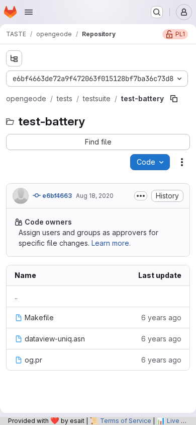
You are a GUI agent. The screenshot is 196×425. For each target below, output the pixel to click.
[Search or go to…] (157, 12)
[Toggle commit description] (140, 195)
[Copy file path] (174, 99)
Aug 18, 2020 (95, 195)
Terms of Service (125, 420)
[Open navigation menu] (29, 12)
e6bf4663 (56, 195)
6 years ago (161, 317)
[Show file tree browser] (14, 58)
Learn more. (111, 243)
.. (16, 296)
